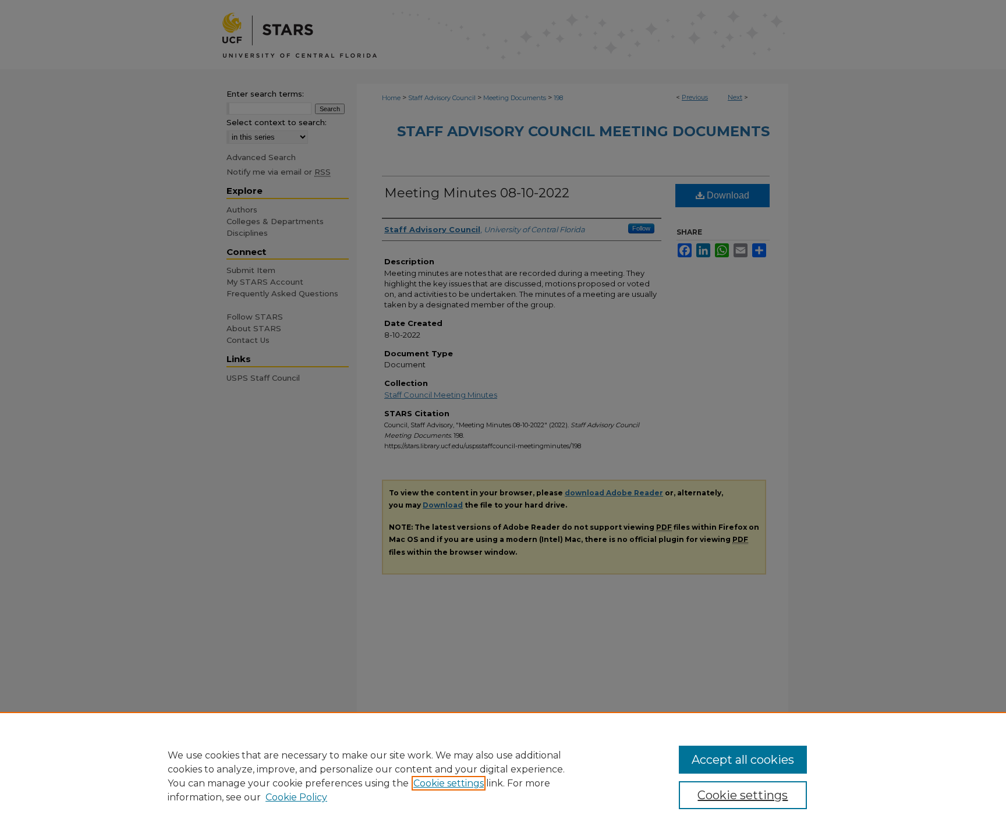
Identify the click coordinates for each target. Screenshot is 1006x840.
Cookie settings (448, 783)
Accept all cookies (743, 760)
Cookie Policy (296, 797)
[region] (503, 776)
